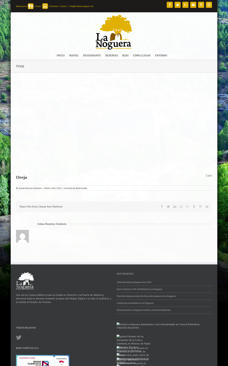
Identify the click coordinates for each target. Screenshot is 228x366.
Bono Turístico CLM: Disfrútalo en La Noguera (139, 289)
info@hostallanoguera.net (81, 6)
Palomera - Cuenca (58, 6)
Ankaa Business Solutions (30, 188)
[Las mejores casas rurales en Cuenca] (158, 324)
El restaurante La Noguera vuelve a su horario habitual (143, 310)
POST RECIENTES (125, 273)
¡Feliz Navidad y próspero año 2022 (134, 282)
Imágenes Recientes (128, 327)
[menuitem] (61, 56)
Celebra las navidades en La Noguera (135, 303)
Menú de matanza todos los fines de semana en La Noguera (146, 296)
